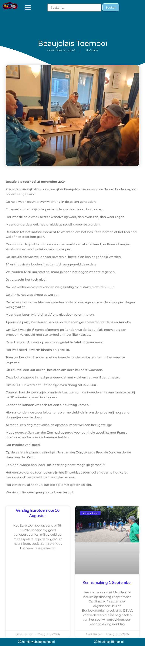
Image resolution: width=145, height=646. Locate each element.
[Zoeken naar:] (74, 8)
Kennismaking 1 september (107, 582)
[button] (27, 7)
